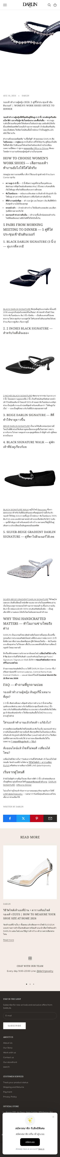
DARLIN (25, 95)
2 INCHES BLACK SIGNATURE (17, 396)
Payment (7, 1092)
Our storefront (10, 1062)
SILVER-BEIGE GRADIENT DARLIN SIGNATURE (25, 599)
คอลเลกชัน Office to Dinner (36, 148)
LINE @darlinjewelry (13, 794)
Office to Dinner (24, 785)
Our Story (7, 1047)
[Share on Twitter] (23, 818)
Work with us (9, 1052)
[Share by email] (50, 818)
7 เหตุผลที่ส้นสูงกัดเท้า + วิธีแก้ (23, 741)
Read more (8, 940)
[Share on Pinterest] (36, 818)
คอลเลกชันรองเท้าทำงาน (36, 781)
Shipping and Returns (13, 1087)
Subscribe (14, 1025)
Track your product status (15, 1082)
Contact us (8, 1057)
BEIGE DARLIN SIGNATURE (16, 426)
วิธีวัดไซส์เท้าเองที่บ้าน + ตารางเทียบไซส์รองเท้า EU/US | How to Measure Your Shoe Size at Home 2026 (29, 914)
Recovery (42, 509)
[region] (30, 966)
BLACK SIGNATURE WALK (16, 509)
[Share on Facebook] (9, 818)
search (6, 1067)
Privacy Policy (10, 1096)
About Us (7, 1043)
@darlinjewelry (45, 971)
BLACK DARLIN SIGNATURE (17, 309)
